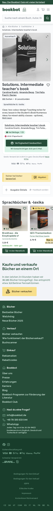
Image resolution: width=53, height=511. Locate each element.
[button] (26, 57)
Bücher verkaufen (12, 334)
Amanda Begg (26, 92)
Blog (4, 390)
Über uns (7, 373)
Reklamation (9, 355)
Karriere (6, 386)
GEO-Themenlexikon (40, 233)
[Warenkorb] (43, 9)
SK (9, 505)
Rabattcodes (9, 360)
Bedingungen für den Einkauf (26, 474)
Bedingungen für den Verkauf (26, 479)
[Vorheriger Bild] (5, 59)
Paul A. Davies (9, 95)
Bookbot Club (10, 402)
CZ (5, 505)
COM (20, 505)
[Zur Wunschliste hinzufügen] (48, 85)
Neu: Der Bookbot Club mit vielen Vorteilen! (23, 2)
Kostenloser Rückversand (26, 498)
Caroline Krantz (10, 92)
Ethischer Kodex (26, 489)
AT (14, 505)
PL (48, 505)
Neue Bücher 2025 (12, 320)
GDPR (26, 484)
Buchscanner (9, 342)
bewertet (11, 179)
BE (43, 505)
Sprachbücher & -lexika (23, 202)
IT (30, 505)
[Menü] (48, 9)
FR (39, 505)
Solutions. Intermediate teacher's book (25, 125)
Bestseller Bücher (12, 312)
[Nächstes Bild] (47, 59)
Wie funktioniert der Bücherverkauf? (23, 338)
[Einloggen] (38, 9)
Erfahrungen (9, 381)
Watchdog (8, 316)
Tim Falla (40, 92)
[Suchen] (47, 18)
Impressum (26, 493)
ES (25, 505)
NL (34, 505)
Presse (6, 377)
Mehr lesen (7, 118)
